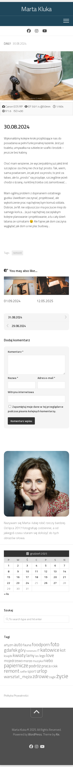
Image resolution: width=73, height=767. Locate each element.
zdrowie (40, 676)
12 (45, 571)
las (37, 656)
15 (8, 577)
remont (17, 253)
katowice (49, 650)
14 (64, 571)
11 (36, 571)
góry (22, 650)
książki (8, 655)
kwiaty (19, 655)
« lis (6, 594)
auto (18, 644)
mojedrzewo (13, 660)
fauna (27, 645)
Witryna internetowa (21, 392)
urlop (42, 671)
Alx (57, 734)
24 (27, 583)
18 (36, 577)
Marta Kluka (36, 9)
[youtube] (44, 31)
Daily (7, 43)
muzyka (38, 661)
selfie (23, 671)
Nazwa (13, 378)
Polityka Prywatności (16, 695)
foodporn (41, 644)
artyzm (8, 645)
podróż (35, 665)
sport (31, 671)
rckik (54, 666)
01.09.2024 (12, 301)
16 (17, 577)
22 (8, 583)
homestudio (31, 650)
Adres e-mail (46, 378)
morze (27, 660)
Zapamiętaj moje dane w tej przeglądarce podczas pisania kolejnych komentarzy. (35, 409)
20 (55, 577)
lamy (30, 655)
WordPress (35, 734)
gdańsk (11, 650)
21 (64, 577)
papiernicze (16, 665)
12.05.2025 (45, 301)
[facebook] (29, 31)
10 (27, 571)
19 (45, 577)
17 (27, 577)
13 (55, 571)
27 (55, 583)
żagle (52, 677)
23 (17, 583)
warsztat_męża (18, 676)
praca (46, 666)
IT (38, 650)
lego (42, 655)
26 (45, 583)
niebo (48, 660)
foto (54, 644)
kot (63, 650)
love (50, 655)
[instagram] (36, 31)
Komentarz (15, 352)
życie (62, 676)
